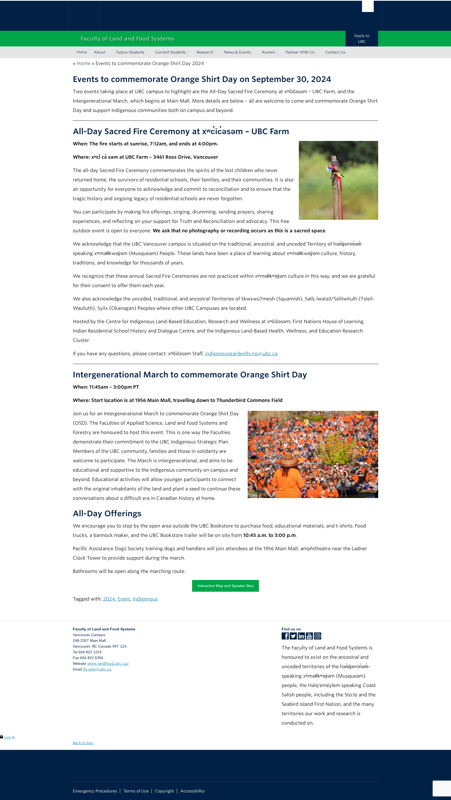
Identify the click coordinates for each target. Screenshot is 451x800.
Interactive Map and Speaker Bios (225, 586)
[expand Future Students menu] (149, 52)
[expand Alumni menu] (279, 52)
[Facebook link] (285, 638)
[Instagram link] (317, 638)
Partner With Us (300, 52)
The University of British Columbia (84, 16)
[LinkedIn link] (301, 638)
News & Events (237, 52)
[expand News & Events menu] (255, 52)
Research (205, 52)
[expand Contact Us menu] (350, 52)
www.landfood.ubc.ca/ (108, 663)
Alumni (268, 52)
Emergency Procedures (95, 791)
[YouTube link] (309, 638)
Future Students (130, 52)
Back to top (83, 743)
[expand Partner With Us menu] (319, 52)
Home (82, 52)
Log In (9, 737)
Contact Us (335, 52)
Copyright (164, 791)
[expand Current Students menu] (190, 52)
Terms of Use (136, 791)
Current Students (170, 52)
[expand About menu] (110, 52)
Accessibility (192, 791)
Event (124, 599)
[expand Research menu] (218, 52)
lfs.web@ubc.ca (97, 669)
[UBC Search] (368, 6)
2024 (109, 599)
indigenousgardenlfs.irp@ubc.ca (241, 353)
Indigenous (145, 599)
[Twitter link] (293, 638)
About (99, 52)
